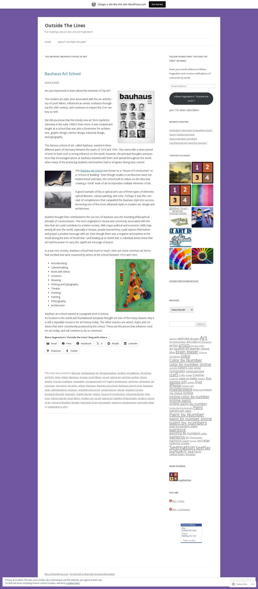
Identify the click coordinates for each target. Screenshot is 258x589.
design (121, 389)
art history (144, 381)
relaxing (174, 443)
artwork (205, 348)
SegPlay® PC (178, 452)
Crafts (182, 375)
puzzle (185, 440)
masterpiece (180, 389)
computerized (195, 371)
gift (184, 382)
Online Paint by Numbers (181, 408)
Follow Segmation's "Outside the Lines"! (191, 98)
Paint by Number (186, 414)
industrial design (135, 394)
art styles (72, 385)
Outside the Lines (189, 530)
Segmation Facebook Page (184, 281)
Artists (64, 377)
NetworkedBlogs (188, 525)
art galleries (133, 373)
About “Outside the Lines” (72, 42)
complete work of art (89, 389)
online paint (180, 400)
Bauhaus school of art (130, 385)
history (96, 394)
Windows (190, 454)
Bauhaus (74, 377)
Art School (145, 373)
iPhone (175, 385)
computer (177, 371)
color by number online (190, 364)
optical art (115, 377)
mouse (208, 389)
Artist (57, 377)
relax (206, 440)
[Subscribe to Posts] (170, 501)
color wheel (194, 368)
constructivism (108, 389)
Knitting (185, 386)
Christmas (174, 356)
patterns (177, 436)
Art (96, 373)
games (175, 381)
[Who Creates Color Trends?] (180, 259)
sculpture (67, 381)
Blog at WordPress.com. (57, 574)
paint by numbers (188, 423)
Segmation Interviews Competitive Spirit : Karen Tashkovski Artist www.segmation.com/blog (191, 134)
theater (76, 402)
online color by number (189, 396)
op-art (105, 377)
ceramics (72, 389)
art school (61, 385)
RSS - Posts (178, 501)
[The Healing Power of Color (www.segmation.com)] (202, 195)
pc (187, 437)
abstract (75, 373)
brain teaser (187, 351)
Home (48, 42)
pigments (175, 440)
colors (182, 367)
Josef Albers (95, 377)
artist (173, 345)
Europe (84, 377)
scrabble (185, 443)
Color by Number (185, 360)
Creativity (173, 378)
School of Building (61, 402)
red (199, 440)
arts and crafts (197, 345)
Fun (194, 536)
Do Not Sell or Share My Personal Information (92, 574)
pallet (204, 433)
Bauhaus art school (91, 170)
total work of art (89, 402)
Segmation (79, 381)
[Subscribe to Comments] (170, 509)
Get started (157, 4)
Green (190, 382)
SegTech (194, 451)
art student (177, 348)
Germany (70, 394)
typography (104, 402)
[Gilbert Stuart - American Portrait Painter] (180, 211)
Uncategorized (93, 381)
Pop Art (57, 381)
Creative (198, 375)
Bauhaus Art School (63, 73)
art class (192, 342)
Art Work (49, 377)
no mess (176, 393)
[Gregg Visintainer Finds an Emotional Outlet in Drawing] (180, 237)
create (189, 375)
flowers (201, 378)
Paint (198, 407)
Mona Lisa (198, 389)
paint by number (130, 377)
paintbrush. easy (180, 411)
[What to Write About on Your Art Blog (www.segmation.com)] (202, 256)
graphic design (84, 394)
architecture (120, 381)
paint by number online (190, 418)
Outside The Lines (65, 25)
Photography (130, 398)
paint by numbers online (183, 426)
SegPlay (203, 447)
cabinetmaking (59, 389)
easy (193, 378)
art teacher (192, 348)
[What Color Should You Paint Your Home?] (202, 217)
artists (81, 385)
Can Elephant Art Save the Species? (188, 143)
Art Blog (122, 373)
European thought (54, 394)
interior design (59, 398)
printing (142, 398)
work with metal (145, 402)
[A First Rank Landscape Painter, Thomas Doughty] (180, 173)
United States (177, 454)
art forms (133, 381)
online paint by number (188, 403)
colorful (173, 368)
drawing (130, 389)
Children (203, 352)
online (188, 393)
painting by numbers (184, 433)
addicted (183, 338)
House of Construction (113, 394)
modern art (87, 398)
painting (118, 398)
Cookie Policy (73, 583)
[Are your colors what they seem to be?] (202, 173)
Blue (172, 352)
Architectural (87, 373)
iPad (198, 382)
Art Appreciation (108, 373)
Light (191, 386)
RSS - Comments (181, 509)
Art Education (205, 342)
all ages (194, 338)
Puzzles (193, 441)
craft (173, 374)
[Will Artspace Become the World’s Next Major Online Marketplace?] (180, 221)
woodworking (129, 402)
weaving (116, 402)
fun (208, 378)
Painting (185, 536)
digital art (184, 378)
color (185, 356)
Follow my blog (189, 540)
